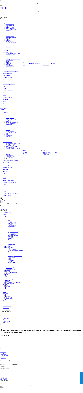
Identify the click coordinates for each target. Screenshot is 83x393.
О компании (7, 286)
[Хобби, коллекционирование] (11, 83)
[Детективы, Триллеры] (11, 72)
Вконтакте (6, 318)
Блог (1, 357)
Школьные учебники (12, 249)
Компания (2, 348)
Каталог (7, 217)
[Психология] (11, 49)
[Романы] (11, 100)
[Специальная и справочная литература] (11, 102)
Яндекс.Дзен (7, 321)
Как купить (7, 296)
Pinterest (6, 322)
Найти (2, 387)
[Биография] (11, 98)
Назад (6, 216)
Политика (2, 350)
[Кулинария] (11, 78)
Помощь (2, 353)
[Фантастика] (11, 80)
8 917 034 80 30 (3, 7)
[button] (81, 378)
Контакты (2, 359)
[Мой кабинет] (0, 18)
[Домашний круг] (11, 74)
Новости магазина (6, 363)
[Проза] (11, 94)
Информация (3, 352)
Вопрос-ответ (3, 358)
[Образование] (11, 21)
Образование (10, 221)
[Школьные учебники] (11, 51)
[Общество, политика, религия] (11, 91)
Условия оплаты (3, 354)
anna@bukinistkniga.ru (6, 315)
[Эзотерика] (11, 85)
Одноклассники (7, 319)
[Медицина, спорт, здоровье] (11, 89)
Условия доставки (4, 355)
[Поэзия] (11, 87)
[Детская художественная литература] (11, 70)
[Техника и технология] (11, 76)
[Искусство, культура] (11, 96)
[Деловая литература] (11, 104)
